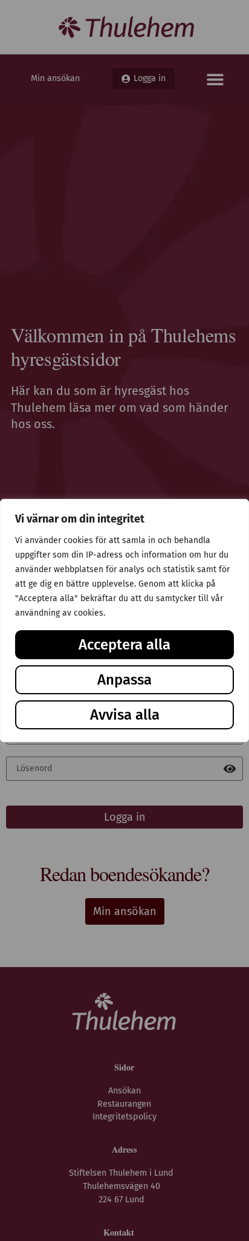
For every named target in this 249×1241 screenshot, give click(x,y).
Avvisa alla (125, 714)
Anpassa (124, 679)
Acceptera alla (124, 644)
